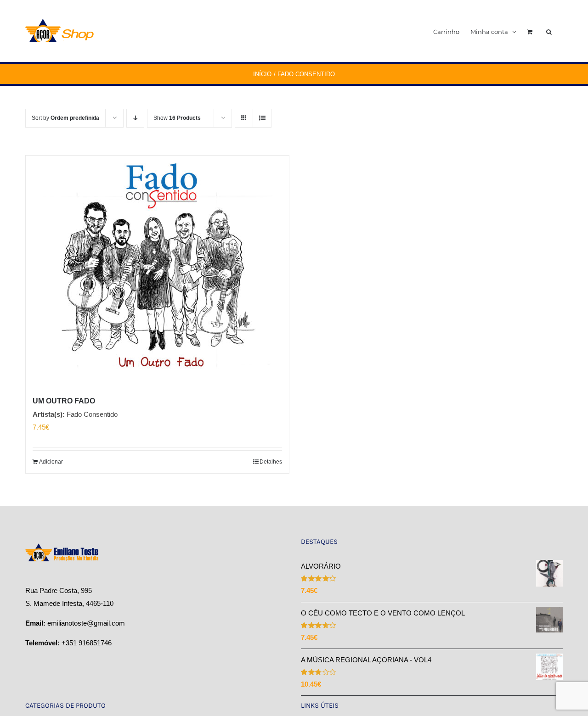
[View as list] (262, 118)
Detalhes (271, 462)
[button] (549, 31)
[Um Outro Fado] (157, 270)
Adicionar (51, 462)
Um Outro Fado (64, 401)
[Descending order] (135, 118)
